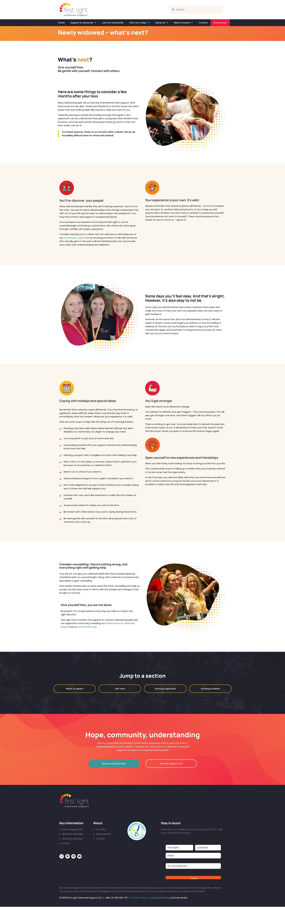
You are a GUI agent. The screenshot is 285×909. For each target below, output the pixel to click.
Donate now (220, 22)
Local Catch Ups (87, 626)
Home (61, 22)
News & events (182, 22)
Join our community (113, 22)
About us (160, 22)
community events (74, 237)
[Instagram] (61, 856)
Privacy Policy (139, 897)
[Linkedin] (73, 856)
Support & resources (82, 22)
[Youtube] (79, 856)
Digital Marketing (160, 897)
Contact (203, 22)
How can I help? (138, 22)
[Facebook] (67, 856)
